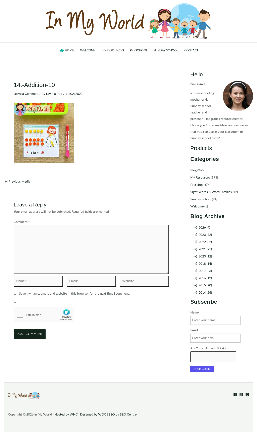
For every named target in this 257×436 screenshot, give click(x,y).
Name (194, 312)
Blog (193, 170)
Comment (22, 222)
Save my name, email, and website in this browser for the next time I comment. (74, 293)
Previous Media (17, 181)
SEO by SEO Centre (123, 414)
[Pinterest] (247, 394)
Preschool (197, 184)
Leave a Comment (26, 93)
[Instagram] (241, 394)
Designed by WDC (93, 414)
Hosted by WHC (66, 414)
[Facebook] (235, 394)
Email (194, 330)
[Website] (144, 282)
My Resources (200, 177)
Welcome (197, 206)
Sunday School (200, 199)
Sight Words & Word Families (211, 192)
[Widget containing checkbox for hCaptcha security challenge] (44, 314)
